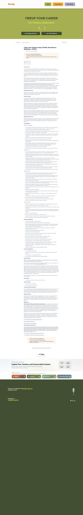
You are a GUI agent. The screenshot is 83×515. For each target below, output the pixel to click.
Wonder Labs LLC (27, 388)
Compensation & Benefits (39, 264)
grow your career (48, 88)
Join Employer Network (31, 33)
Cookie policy (44, 356)
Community (58, 4)
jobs (18, 42)
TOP (73, 394)
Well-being (70, 4)
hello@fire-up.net (13, 400)
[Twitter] (70, 400)
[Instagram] (72, 400)
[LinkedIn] (74, 400)
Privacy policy (39, 356)
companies (25, 42)
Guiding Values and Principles (45, 80)
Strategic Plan (32, 81)
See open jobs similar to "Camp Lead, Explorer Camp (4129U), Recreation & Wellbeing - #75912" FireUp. (41, 57)
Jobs (48, 4)
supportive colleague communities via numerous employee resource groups (37, 84)
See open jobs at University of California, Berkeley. (34, 55)
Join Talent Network (51, 33)
